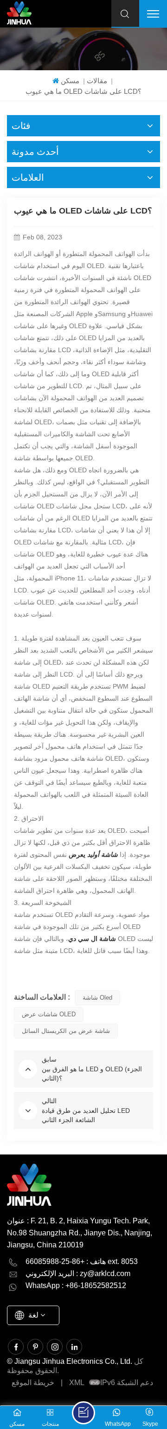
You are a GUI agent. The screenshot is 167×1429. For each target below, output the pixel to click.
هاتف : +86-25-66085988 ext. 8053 (82, 1261)
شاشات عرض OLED (49, 1014)
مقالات (97, 81)
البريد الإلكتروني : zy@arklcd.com (78, 1273)
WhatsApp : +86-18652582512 (76, 1285)
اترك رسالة (83, 1412)
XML (76, 1382)
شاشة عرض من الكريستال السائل (66, 1030)
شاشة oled (97, 997)
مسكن (70, 81)
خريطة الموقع (33, 1382)
